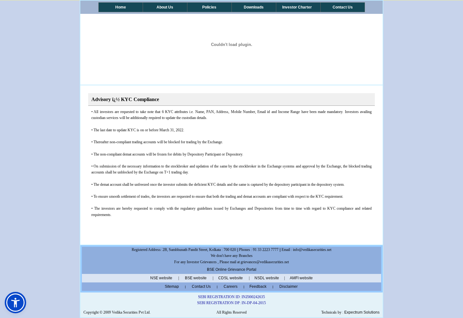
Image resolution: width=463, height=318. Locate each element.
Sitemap (173, 286)
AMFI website (301, 278)
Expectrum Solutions (362, 312)
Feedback (257, 286)
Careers (230, 286)
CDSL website (230, 278)
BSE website (196, 278)
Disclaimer (288, 286)
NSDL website (266, 278)
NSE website (161, 278)
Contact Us (201, 286)
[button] (15, 302)
